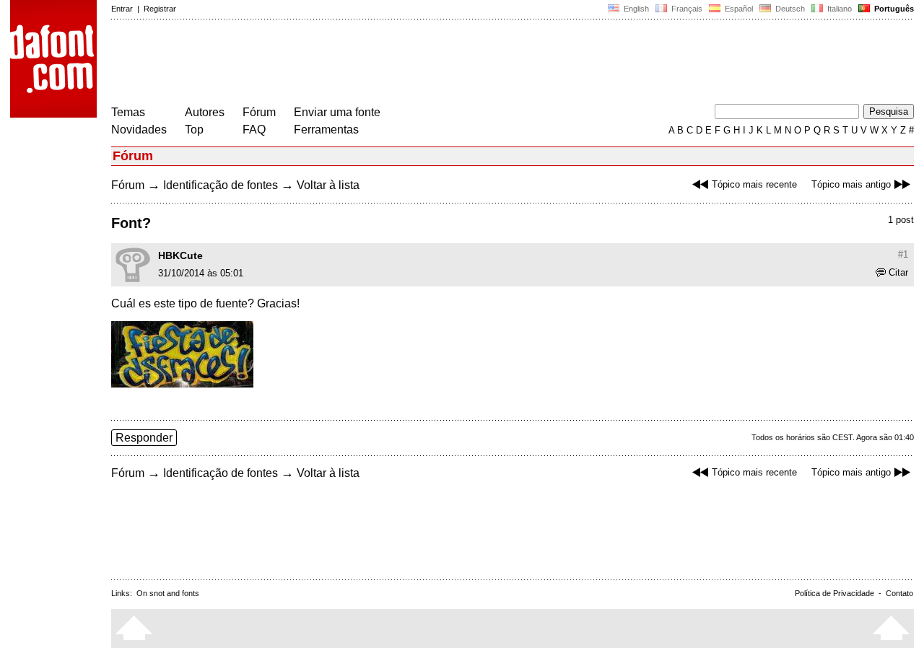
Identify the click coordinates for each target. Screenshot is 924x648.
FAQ (254, 129)
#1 (903, 254)
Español (737, 8)
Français (686, 8)
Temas (128, 112)
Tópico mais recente (754, 184)
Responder (144, 438)
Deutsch (789, 8)
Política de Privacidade (834, 593)
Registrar (160, 8)
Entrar (122, 8)
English (635, 8)
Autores (205, 112)
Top (194, 129)
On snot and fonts (167, 593)
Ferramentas (326, 129)
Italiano (838, 8)
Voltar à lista (328, 185)
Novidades (139, 129)
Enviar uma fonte (337, 112)
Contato (899, 593)
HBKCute (180, 255)
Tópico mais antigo (851, 184)
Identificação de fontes (220, 185)
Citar (898, 272)
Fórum (259, 112)
